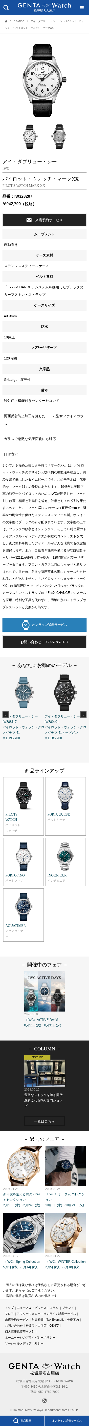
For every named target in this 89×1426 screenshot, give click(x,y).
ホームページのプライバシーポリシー (30, 1337)
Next (83, 715)
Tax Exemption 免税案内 (62, 1319)
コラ (52, 1308)
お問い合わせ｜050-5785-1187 (44, 642)
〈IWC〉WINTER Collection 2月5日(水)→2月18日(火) (65, 1261)
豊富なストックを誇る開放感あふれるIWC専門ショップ (43, 1098)
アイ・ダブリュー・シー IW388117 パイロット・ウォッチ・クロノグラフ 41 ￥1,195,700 (23, 727)
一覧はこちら (44, 1121)
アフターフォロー (29, 1314)
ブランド (68, 1308)
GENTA (54, 1325)
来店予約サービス (49, 220)
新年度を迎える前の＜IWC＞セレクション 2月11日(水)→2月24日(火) (22, 1197)
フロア (9, 1314)
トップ (9, 1308)
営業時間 (38, 1319)
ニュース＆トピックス (31, 1308)
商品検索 (26, 1420)
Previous (5, 715)
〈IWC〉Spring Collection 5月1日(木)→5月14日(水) (21, 1261)
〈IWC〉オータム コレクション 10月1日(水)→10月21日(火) (65, 1197)
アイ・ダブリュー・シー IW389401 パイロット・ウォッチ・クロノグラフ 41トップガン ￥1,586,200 (65, 727)
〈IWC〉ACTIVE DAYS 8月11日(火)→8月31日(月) (42, 1020)
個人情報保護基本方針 (20, 1331)
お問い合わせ (14, 1325)
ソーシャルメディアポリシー (24, 1343)
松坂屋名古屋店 (36, 1325)
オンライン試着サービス (49, 625)
